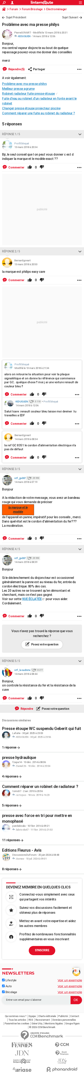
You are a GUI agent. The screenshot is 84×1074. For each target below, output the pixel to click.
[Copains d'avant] (22, 1061)
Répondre (26, 708)
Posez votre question (45, 644)
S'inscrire (42, 950)
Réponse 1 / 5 (11, 134)
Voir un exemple (70, 980)
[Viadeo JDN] (62, 1061)
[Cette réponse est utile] (29, 167)
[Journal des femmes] (22, 1044)
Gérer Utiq (37, 1023)
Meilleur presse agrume (18, 89)
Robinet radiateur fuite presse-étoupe (28, 94)
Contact (74, 1016)
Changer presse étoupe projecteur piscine (31, 108)
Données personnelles (64, 1019)
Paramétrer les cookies (17, 1023)
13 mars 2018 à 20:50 (25, 264)
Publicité (63, 1016)
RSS (31, 1019)
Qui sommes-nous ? (16, 1016)
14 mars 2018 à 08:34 (25, 439)
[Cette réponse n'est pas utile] (41, 167)
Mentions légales (54, 1023)
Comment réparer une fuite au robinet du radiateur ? (38, 113)
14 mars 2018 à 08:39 (25, 562)
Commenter (16, 167)
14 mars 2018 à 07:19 (25, 482)
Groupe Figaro (72, 1023)
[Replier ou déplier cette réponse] (80, 134)
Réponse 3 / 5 (11, 469)
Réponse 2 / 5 (11, 251)
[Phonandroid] (62, 1069)
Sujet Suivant (70, 17)
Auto (8, 986)
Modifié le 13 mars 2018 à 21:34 (31, 368)
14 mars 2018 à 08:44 (25, 673)
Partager (39, 69)
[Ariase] (22, 1069)
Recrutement (42, 1019)
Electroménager (56, 9)
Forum (14, 9)
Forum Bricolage (32, 9)
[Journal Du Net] (22, 1053)
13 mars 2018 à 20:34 (25, 147)
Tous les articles (17, 1019)
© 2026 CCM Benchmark (42, 1027)
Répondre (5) (16, 69)
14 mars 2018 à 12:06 (43, 36)
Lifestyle (10, 980)
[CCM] (62, 1044)
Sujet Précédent (16, 17)
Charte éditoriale (47, 1016)
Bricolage (11, 992)
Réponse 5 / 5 (11, 661)
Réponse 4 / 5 (11, 549)
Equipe (32, 1016)
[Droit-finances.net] (62, 1053)
